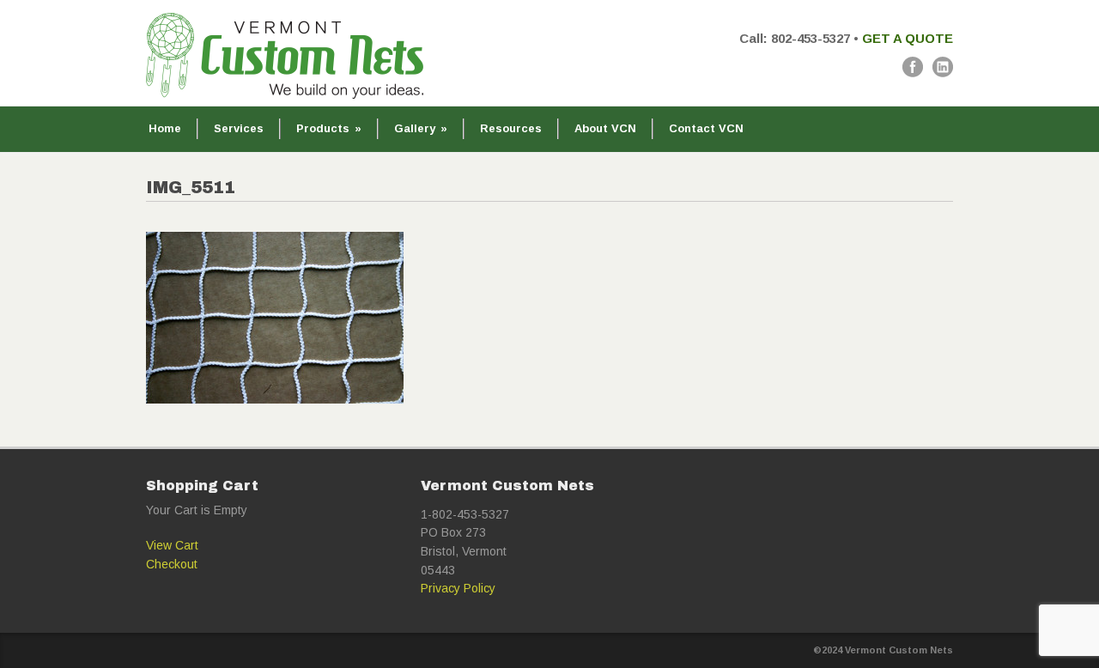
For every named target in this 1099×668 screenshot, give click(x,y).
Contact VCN (706, 128)
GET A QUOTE (907, 38)
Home (165, 128)
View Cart (172, 545)
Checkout (171, 564)
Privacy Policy (458, 588)
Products (328, 128)
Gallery (420, 128)
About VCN (605, 128)
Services (239, 128)
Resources (511, 128)
